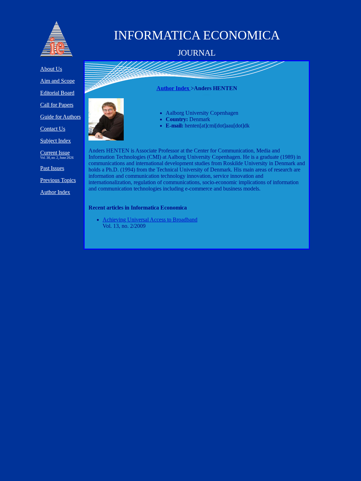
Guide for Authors (60, 117)
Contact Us (52, 129)
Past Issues (52, 168)
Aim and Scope (57, 81)
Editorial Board (57, 93)
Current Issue (55, 153)
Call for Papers (56, 105)
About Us (51, 69)
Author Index (174, 88)
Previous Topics (58, 180)
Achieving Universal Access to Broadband (150, 220)
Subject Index (55, 141)
